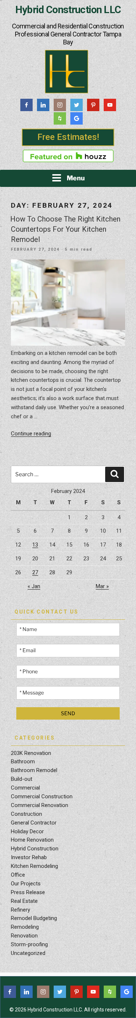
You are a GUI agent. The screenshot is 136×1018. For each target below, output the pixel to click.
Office (18, 875)
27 (35, 572)
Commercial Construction (42, 796)
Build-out (21, 779)
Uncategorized (28, 953)
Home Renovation (32, 840)
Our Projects (26, 883)
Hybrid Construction (34, 848)
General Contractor (34, 822)
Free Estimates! (68, 137)
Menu (76, 178)
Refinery (20, 910)
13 (35, 544)
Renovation (24, 935)
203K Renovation (31, 753)
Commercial (25, 787)
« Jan (34, 586)
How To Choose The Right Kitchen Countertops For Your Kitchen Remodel (65, 229)
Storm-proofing (29, 944)
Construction (26, 814)
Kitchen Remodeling (34, 866)
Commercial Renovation (39, 805)
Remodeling (25, 927)
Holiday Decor (27, 831)
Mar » (102, 586)
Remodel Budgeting (34, 918)
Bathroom (23, 761)
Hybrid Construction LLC (68, 10)
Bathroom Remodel (34, 770)
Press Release (28, 892)
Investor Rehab (29, 857)
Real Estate (24, 901)
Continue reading (31, 433)
